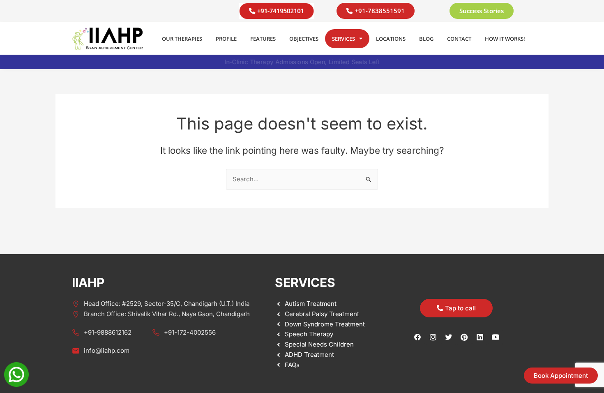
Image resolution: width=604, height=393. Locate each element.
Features (263, 38)
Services (343, 38)
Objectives (303, 38)
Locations (391, 38)
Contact (459, 38)
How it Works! (505, 38)
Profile (226, 38)
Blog (426, 38)
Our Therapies (182, 38)
